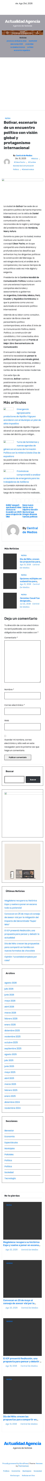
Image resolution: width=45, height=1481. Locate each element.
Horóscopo (15, 1475)
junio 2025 (9, 1066)
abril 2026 (9, 1006)
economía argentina (22, 50)
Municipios (9, 1148)
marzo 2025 (10, 1084)
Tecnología (10, 1178)
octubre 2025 (11, 1042)
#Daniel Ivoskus (28, 169)
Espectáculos (11, 1142)
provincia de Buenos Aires (16, 41)
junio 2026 (9, 994)
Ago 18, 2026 (12, 1366)
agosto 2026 (10, 982)
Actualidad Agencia (22, 21)
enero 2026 (10, 1024)
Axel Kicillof (33, 41)
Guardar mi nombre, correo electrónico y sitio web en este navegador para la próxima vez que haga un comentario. (21, 745)
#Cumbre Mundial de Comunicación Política (24, 165)
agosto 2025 (10, 1054)
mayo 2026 (9, 1000)
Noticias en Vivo (28, 1475)
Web (6, 720)
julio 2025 (8, 1060)
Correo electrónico (14, 705)
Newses (39, 1463)
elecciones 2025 (16, 44)
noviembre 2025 (12, 1036)
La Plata (30, 47)
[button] (36, 107)
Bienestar (9, 1130)
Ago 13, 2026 (25, 564)
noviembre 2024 (12, 1108)
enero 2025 (10, 1096)
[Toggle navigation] (31, 107)
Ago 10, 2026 (25, 584)
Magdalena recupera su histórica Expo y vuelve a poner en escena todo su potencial (20, 904)
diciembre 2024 (12, 1102)
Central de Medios (24, 155)
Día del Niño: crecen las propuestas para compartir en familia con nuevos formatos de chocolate (21, 947)
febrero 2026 (10, 1018)
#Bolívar (34, 159)
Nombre (9, 689)
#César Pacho (19, 162)
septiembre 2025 (12, 1048)
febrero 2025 (10, 1090)
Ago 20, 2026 (12, 1249)
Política (7, 118)
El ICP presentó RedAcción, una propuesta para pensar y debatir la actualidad (21, 934)
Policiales (9, 1154)
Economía (9, 1136)
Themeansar (23, 1466)
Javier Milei (29, 44)
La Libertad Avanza (17, 47)
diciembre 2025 (12, 1030)
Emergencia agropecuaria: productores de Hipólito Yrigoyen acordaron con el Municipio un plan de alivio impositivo (22, 416)
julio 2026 (8, 988)
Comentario (11, 637)
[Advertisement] (22, 81)
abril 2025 (9, 1078)
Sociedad (9, 1172)
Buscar (10, 771)
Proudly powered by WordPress (15, 1463)
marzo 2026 (10, 1012)
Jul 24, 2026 (25, 604)
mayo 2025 (9, 1072)
